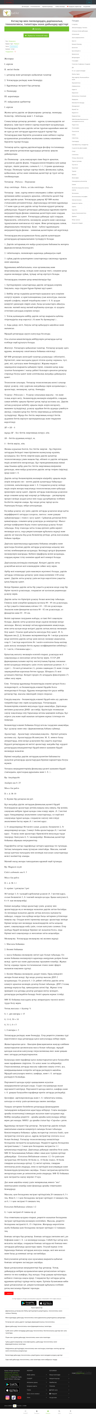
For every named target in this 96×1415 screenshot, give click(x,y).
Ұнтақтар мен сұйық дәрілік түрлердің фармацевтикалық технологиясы (30, 1322)
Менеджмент (76, 106)
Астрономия (75, 34)
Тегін (28, 1397)
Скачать (37, 29)
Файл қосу (54, 1390)
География (75, 61)
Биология (75, 47)
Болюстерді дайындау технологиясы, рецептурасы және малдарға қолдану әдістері (33, 1355)
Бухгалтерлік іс (76, 51)
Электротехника (76, 200)
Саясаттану (75, 138)
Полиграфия (75, 128)
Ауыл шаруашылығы (78, 37)
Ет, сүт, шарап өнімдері (78, 71)
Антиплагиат (36, 6)
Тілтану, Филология (77, 158)
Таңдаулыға (9, 52)
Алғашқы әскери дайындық (80, 31)
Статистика (75, 154)
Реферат (16, 44)
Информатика (76, 86)
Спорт (73, 151)
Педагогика (75, 125)
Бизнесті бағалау (77, 44)
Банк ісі (74, 41)
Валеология (75, 54)
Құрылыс (74, 210)
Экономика (75, 193)
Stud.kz (14, 13)
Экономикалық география (79, 196)
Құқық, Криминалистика (79, 213)
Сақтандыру (75, 141)
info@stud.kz (80, 1373)
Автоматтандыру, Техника (79, 27)
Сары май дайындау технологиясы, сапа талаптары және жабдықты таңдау (31, 1360)
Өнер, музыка (76, 220)
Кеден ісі (74, 89)
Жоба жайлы (31, 1375)
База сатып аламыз (33, 1394)
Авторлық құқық (32, 1382)
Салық (74, 135)
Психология (75, 131)
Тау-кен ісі (75, 164)
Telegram (54, 1394)
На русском (86, 6)
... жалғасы (9, 1293)
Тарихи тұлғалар (77, 161)
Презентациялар (47, 6)
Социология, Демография (79, 148)
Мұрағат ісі (75, 112)
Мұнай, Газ (75, 109)
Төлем (29, 1390)
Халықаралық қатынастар (79, 181)
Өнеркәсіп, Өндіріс (77, 223)
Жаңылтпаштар (54, 1378)
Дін (73, 67)
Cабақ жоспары (60, 6)
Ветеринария (76, 57)
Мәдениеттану (76, 116)
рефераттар (8, 1373)
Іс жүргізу (75, 24)
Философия (75, 178)
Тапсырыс (9, 2)
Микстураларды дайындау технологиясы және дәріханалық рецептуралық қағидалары (35, 1318)
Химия (74, 184)
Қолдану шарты (32, 1386)
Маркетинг (75, 93)
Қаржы (74, 206)
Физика (74, 174)
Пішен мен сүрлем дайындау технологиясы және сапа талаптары (27, 1337)
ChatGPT (29, 1378)
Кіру (89, 2)
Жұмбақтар (53, 1382)
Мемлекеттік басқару (78, 103)
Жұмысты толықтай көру (37, 35)
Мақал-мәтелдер (54, 1375)
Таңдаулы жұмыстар (74, 6)
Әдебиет (74, 216)
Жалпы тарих (76, 74)
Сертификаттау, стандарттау (80, 144)
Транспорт (75, 168)
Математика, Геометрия (79, 96)
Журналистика (76, 83)
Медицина (12, 41)
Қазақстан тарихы (77, 203)
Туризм (74, 171)
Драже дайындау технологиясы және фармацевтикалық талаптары (28, 1326)
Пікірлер (52, 1386)
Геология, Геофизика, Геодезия (81, 64)
